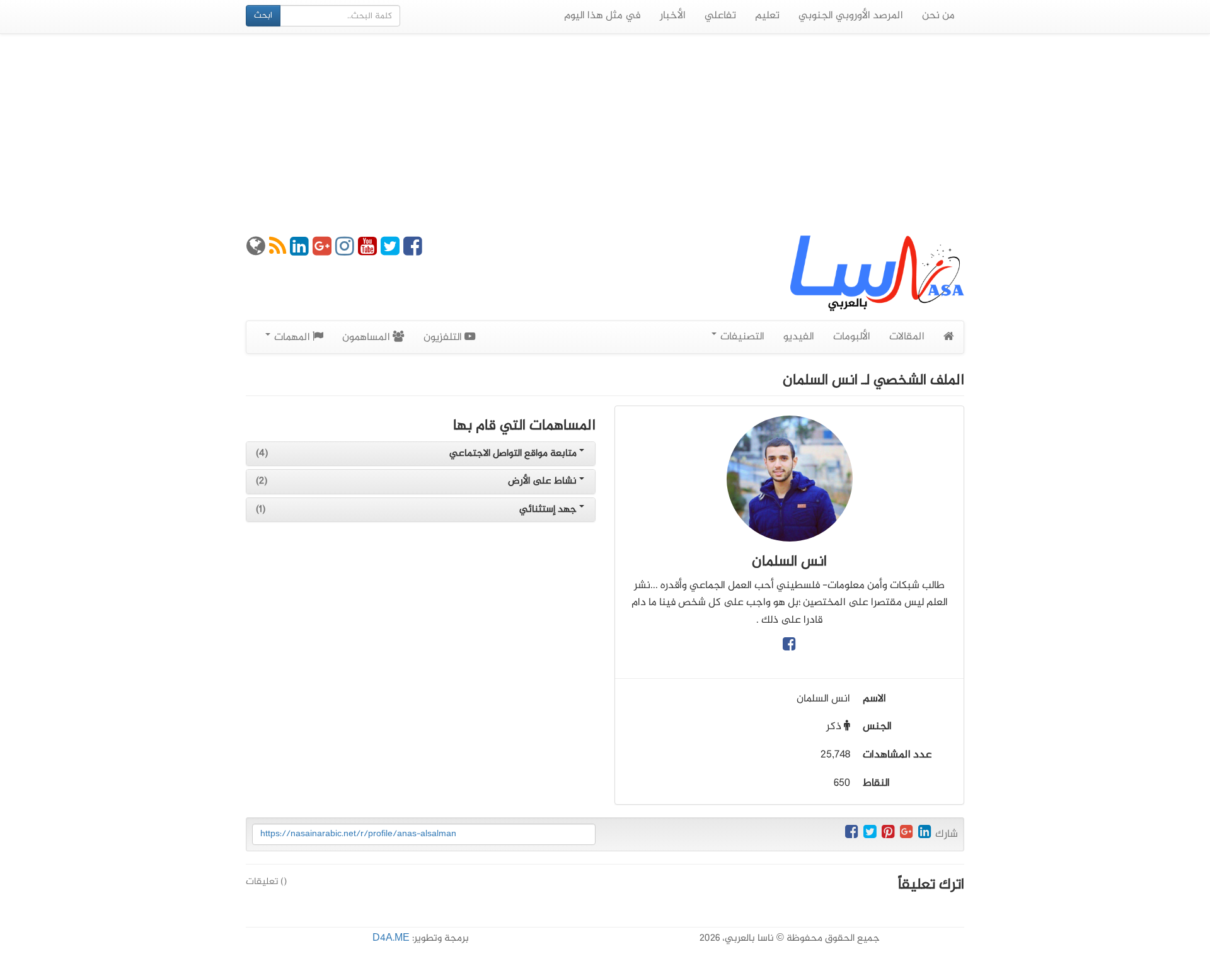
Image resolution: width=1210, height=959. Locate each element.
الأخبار (673, 16)
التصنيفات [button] (741, 337)
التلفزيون (444, 337)
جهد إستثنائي (549, 509)
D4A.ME (391, 938)
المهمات (292, 337)
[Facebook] (412, 251)
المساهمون (367, 337)
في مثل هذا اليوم (602, 16)
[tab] (420, 454)
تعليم (767, 16)
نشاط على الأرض (543, 481)
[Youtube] (367, 251)
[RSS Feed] (277, 251)
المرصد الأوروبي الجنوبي (850, 16)
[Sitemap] (255, 251)
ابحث (263, 15)
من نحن (938, 16)
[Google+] (322, 251)
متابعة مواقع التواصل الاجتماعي (514, 453)
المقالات (907, 337)
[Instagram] (344, 251)
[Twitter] (390, 251)
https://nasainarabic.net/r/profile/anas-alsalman (358, 834)
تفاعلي (720, 16)
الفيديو (798, 337)
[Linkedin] (299, 251)
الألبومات (851, 337)
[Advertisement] (605, 135)
